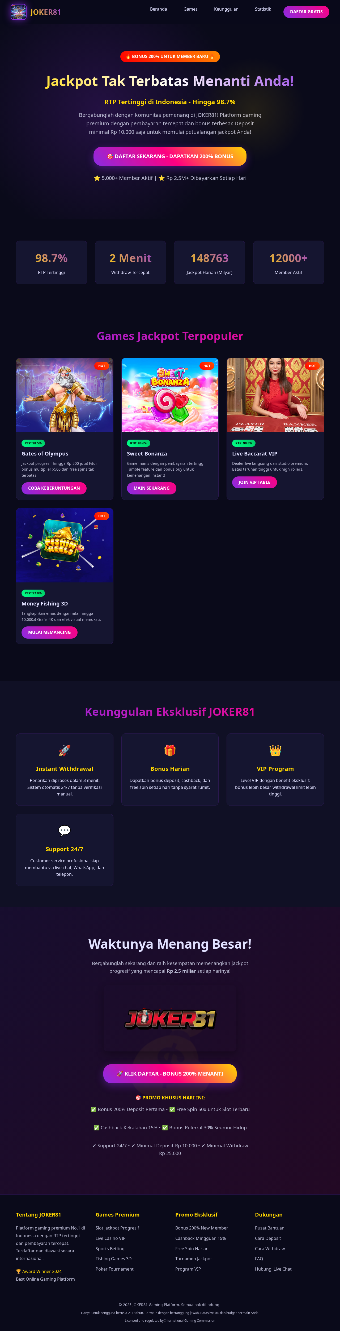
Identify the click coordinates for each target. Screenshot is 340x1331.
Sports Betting (110, 1249)
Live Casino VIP (111, 1238)
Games (191, 9)
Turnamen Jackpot (193, 1259)
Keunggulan (226, 9)
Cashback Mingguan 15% (200, 1238)
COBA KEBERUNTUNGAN (54, 488)
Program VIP (188, 1269)
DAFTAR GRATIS (306, 12)
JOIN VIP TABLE (254, 482)
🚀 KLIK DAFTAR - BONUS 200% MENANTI (170, 1073)
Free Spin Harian (192, 1249)
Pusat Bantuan (269, 1228)
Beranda (158, 9)
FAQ (259, 1259)
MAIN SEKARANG (152, 488)
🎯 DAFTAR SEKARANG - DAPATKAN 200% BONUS (170, 156)
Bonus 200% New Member (201, 1228)
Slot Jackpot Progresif (117, 1228)
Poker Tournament (115, 1269)
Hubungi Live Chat (273, 1269)
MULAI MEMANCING (49, 632)
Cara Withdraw (270, 1249)
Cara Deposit (268, 1238)
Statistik (263, 9)
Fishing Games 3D (114, 1259)
